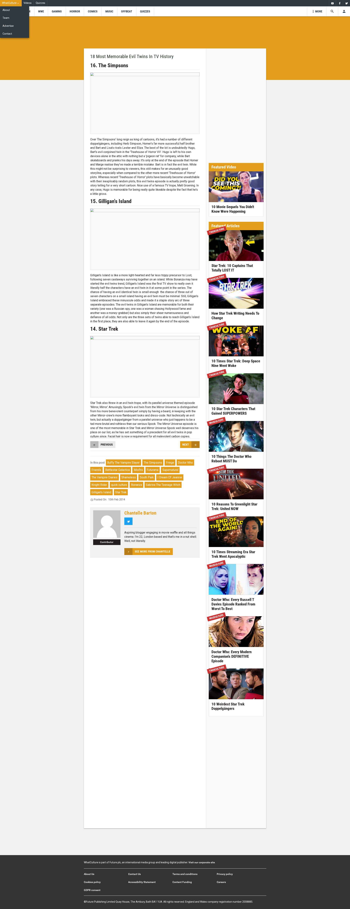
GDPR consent (92, 890)
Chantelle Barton (140, 513)
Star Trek (121, 492)
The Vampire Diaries (104, 477)
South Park (147, 477)
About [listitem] (6, 10)
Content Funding (182, 882)
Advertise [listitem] (8, 25)
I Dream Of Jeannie (170, 477)
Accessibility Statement (142, 882)
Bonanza (136, 485)
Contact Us (134, 874)
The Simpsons (153, 462)
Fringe (170, 462)
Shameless (128, 477)
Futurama (152, 470)
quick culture (119, 485)
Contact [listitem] (7, 33)
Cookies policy (92, 882)
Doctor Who (185, 462)
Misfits (138, 470)
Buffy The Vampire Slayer (123, 462)
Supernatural (170, 470)
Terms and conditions (184, 874)
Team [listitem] (6, 17)
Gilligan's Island (101, 492)
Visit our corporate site (201, 862)
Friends (96, 470)
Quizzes (40, 3)
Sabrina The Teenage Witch (163, 485)
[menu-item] (41, 11)
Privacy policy (225, 874)
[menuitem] (11, 3)
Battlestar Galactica (117, 470)
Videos (28, 3)
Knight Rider (99, 485)
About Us (89, 874)
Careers (221, 882)
